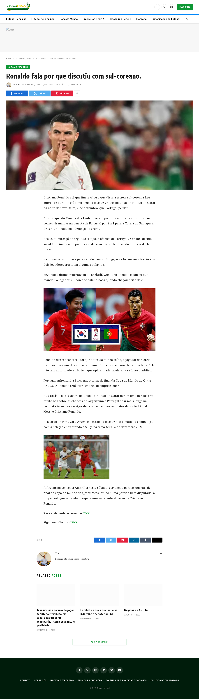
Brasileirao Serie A (93, 19)
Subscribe (184, 7)
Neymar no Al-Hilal (136, 610)
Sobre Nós (40, 680)
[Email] (12, 233)
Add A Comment (99, 642)
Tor (18, 85)
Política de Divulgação (164, 680)
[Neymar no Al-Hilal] (143, 595)
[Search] (187, 19)
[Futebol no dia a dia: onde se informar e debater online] (99, 595)
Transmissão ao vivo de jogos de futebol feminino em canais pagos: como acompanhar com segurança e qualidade (56, 617)
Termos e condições (90, 680)
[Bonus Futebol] (18, 7)
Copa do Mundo (69, 19)
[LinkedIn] (12, 219)
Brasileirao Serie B (120, 19)
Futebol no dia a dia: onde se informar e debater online (98, 611)
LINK (86, 513)
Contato (25, 680)
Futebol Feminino (16, 19)
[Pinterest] (12, 226)
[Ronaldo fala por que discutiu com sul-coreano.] (99, 145)
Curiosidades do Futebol (166, 19)
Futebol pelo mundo (43, 19)
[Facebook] (12, 205)
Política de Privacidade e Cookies (126, 680)
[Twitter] (12, 212)
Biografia (141, 19)
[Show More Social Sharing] (77, 93)
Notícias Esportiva (18, 67)
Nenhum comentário (55, 85)
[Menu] (191, 19)
